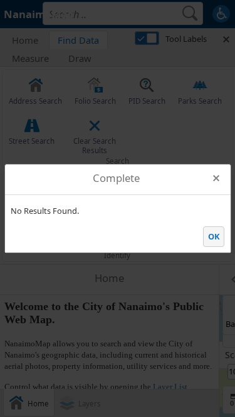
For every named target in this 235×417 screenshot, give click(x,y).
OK (214, 236)
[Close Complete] (216, 178)
